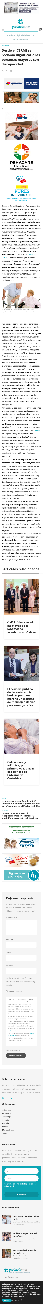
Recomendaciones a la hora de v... (24, 1251)
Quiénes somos (11, 1277)
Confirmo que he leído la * (20, 1185)
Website (9, 965)
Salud (4, 1133)
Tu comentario (12, 917)
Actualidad (5, 45)
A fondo (5, 1120)
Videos (5, 1126)
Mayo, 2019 (5, 71)
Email (8, 952)
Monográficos (8, 1130)
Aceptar (6, 1300)
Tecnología (6, 1116)
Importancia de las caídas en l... (26, 1217)
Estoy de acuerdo (15, 991)
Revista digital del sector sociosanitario (20, 37)
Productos (6, 1113)
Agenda (5, 1123)
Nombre (9, 939)
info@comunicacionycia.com (16, 1031)
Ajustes (17, 1300)
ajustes (21, 1296)
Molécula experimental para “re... (25, 1234)
